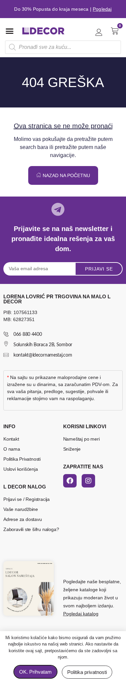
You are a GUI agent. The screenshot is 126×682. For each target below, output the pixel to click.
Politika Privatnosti (22, 459)
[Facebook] (70, 480)
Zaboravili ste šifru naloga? (31, 529)
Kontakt (11, 439)
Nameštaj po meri (81, 439)
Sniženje (72, 449)
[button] (9, 30)
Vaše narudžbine (20, 509)
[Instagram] (88, 480)
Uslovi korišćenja (20, 469)
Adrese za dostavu (22, 519)
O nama (11, 449)
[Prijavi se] (98, 32)
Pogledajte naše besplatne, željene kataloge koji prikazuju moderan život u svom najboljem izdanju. (92, 597)
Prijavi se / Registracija (26, 499)
